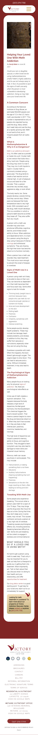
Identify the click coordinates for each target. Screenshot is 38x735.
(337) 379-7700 (19, 3)
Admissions (19, 665)
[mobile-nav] (29, 9)
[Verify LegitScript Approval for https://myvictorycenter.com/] (8, 660)
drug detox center (16, 584)
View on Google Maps (19, 699)
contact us (18, 608)
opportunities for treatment (17, 579)
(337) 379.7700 (16, 611)
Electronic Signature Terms (19, 684)
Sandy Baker (13, 64)
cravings (10, 243)
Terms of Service (19, 688)
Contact (19, 671)
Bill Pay (19, 678)
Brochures (19, 668)
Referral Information (19, 681)
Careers (19, 675)
